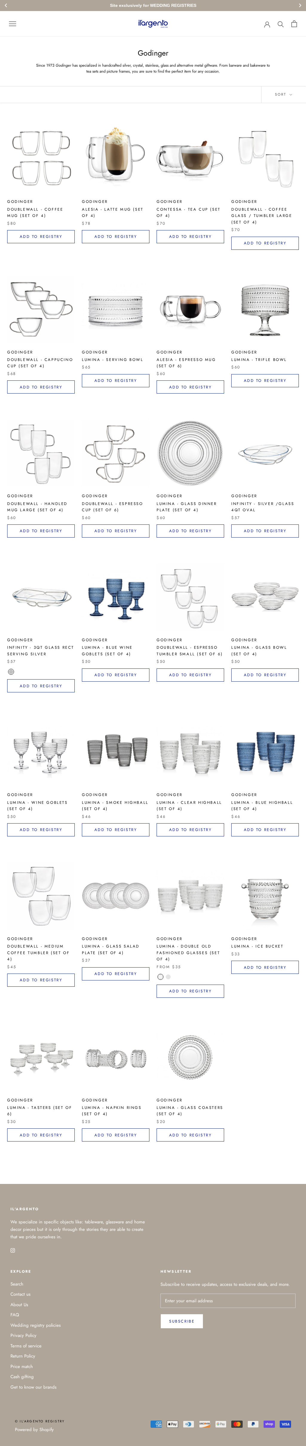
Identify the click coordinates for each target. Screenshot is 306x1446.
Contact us (20, 1294)
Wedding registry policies (35, 1325)
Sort (281, 94)
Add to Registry (41, 236)
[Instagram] (12, 1250)
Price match (21, 1366)
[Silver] (11, 671)
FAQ (14, 1315)
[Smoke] (168, 976)
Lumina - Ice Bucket (257, 946)
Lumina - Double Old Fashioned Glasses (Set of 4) (188, 952)
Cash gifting (22, 1376)
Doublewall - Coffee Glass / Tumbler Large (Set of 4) (261, 215)
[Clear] (160, 976)
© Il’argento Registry (40, 1421)
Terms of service (26, 1346)
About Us (19, 1304)
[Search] (281, 24)
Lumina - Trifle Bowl (259, 359)
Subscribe (182, 1321)
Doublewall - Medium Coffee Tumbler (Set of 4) (38, 952)
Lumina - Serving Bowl (112, 359)
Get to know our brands (33, 1387)
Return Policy (22, 1356)
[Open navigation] (12, 23)
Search (16, 1284)
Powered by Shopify (34, 1429)
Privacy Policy (23, 1335)
